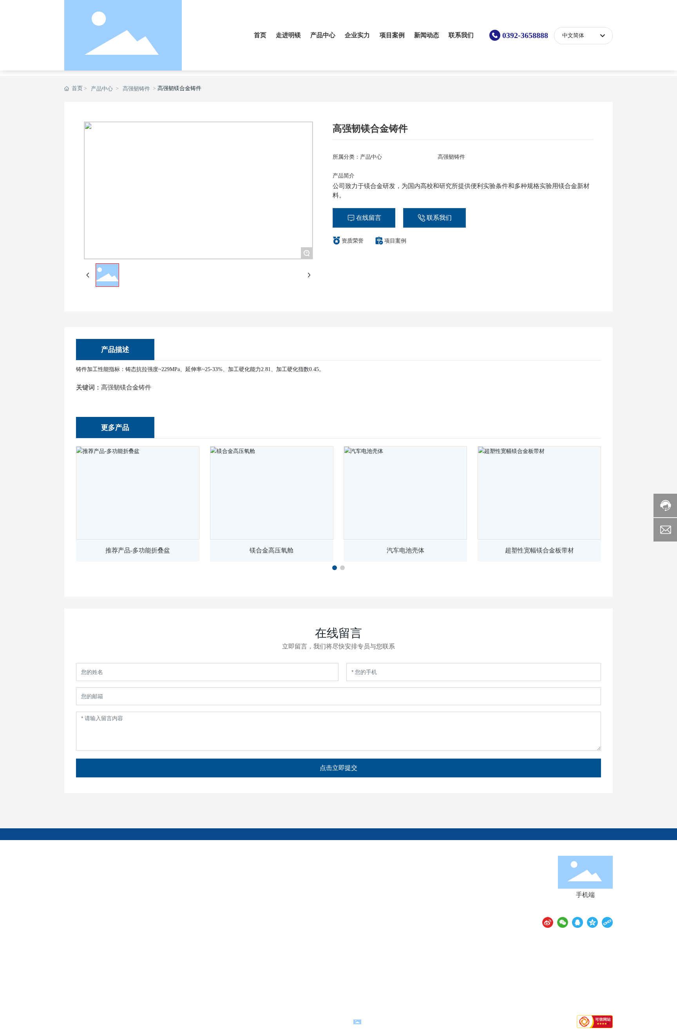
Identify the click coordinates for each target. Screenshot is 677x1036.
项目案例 (395, 241)
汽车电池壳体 (405, 550)
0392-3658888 (525, 35)
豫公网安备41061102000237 (397, 1021)
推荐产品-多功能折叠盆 (137, 550)
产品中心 (102, 89)
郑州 (307, 1021)
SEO (344, 1021)
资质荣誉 (353, 241)
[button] (334, 567)
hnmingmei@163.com (434, 890)
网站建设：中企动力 (277, 1021)
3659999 (457, 879)
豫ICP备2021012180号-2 (208, 1021)
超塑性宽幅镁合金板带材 (539, 550)
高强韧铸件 (136, 89)
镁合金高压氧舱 (271, 550)
